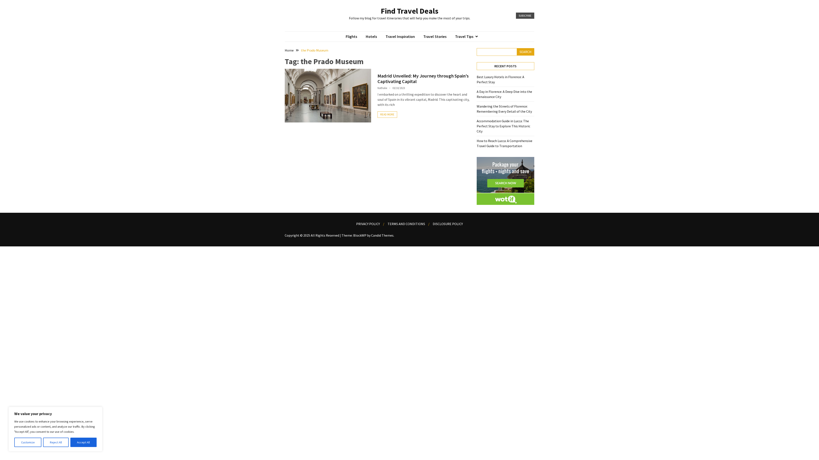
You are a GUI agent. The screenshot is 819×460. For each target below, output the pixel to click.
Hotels (371, 36)
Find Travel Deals (409, 11)
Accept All (83, 442)
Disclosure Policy (448, 224)
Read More (387, 114)
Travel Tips (464, 36)
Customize (28, 442)
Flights (351, 36)
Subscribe (525, 15)
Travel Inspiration (400, 36)
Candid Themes (382, 235)
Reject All (56, 442)
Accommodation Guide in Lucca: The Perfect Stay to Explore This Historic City (503, 126)
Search (525, 52)
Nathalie (382, 88)
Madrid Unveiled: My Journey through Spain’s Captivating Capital (423, 78)
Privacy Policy (368, 224)
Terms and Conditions (406, 224)
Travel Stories (435, 36)
